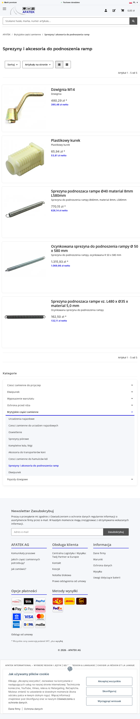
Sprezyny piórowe (19, 438)
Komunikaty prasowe (23, 553)
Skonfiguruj (109, 691)
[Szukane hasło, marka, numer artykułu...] (133, 21)
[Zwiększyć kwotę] (136, 115)
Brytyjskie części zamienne (22, 412)
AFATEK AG (74, 650)
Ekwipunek (13, 392)
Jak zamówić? (18, 569)
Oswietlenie (15, 432)
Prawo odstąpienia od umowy (69, 581)
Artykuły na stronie (36, 64)
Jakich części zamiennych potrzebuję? (25, 561)
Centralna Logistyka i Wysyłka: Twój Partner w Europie (69, 555)
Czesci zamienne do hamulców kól (28, 459)
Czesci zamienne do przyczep (24, 385)
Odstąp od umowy (22, 634)
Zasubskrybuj (116, 532)
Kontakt (56, 563)
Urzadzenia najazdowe (21, 418)
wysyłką (59, 641)
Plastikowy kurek (65, 140)
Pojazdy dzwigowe (17, 479)
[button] (106, 10)
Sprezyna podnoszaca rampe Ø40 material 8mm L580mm (92, 193)
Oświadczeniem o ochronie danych (70, 516)
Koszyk (56, 569)
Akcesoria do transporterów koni (27, 452)
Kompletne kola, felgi (20, 445)
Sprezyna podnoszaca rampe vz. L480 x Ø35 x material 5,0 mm (89, 303)
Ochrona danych (33, 708)
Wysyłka (97, 571)
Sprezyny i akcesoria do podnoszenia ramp (34, 465)
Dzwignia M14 (63, 89)
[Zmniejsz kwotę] (53, 115)
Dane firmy (14, 708)
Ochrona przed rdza (18, 405)
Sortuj (11, 64)
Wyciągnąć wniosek (109, 701)
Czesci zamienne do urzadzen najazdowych (33, 425)
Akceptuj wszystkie (109, 681)
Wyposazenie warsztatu (20, 398)
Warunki (98, 559)
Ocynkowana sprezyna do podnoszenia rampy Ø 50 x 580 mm (94, 248)
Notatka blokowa (61, 575)
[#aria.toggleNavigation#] (4, 7)
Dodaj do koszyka (95, 125)
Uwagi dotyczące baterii (106, 577)
